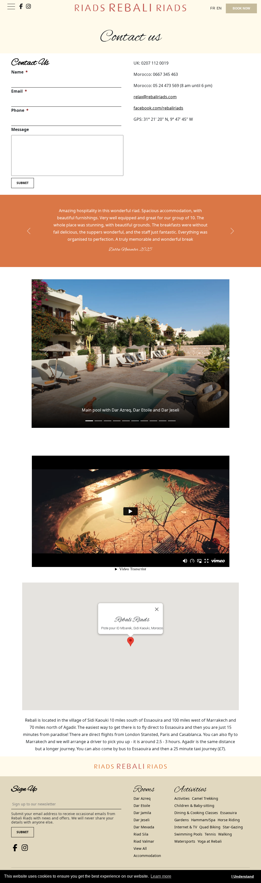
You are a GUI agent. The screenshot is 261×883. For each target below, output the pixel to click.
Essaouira (228, 812)
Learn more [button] (161, 876)
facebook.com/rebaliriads (158, 108)
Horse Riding (229, 819)
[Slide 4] (126, 421)
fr (212, 8)
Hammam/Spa (203, 819)
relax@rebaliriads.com (155, 97)
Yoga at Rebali (210, 841)
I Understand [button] (242, 876)
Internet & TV (185, 827)
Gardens (181, 819)
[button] (29, 231)
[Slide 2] (107, 421)
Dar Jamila (142, 812)
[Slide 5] (135, 421)
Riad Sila (141, 834)
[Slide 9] (172, 421)
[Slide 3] (117, 421)
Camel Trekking (205, 798)
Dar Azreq (142, 798)
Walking (225, 834)
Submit (23, 183)
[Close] (157, 609)
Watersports (184, 841)
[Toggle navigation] (11, 7)
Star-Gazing (233, 827)
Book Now (241, 8)
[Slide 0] (89, 421)
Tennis (210, 834)
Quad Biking (209, 827)
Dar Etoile (142, 805)
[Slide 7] (153, 421)
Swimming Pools (188, 834)
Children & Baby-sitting (194, 805)
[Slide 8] (162, 421)
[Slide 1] (98, 421)
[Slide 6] (144, 421)
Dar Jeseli (142, 819)
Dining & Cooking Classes (196, 812)
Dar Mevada (144, 827)
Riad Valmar (144, 841)
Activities (182, 798)
